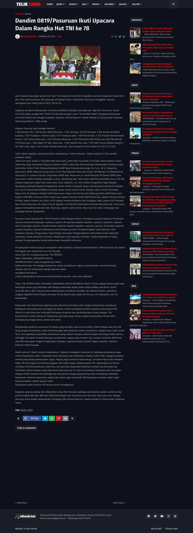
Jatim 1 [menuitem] (60, 4)
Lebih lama (118, 503)
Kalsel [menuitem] (123, 4)
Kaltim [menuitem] (136, 4)
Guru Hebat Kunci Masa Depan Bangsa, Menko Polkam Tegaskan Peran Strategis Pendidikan (159, 132)
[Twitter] (120, 36)
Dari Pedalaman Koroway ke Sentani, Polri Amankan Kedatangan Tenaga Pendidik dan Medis (158, 164)
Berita (28, 14)
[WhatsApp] (124, 36)
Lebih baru (22, 503)
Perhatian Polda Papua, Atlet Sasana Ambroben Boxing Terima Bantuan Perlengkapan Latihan (157, 181)
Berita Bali (156, 528)
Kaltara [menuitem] (109, 4)
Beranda (19, 14)
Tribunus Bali (171, 528)
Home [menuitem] (50, 4)
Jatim (30, 410)
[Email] (65, 418)
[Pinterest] (59, 418)
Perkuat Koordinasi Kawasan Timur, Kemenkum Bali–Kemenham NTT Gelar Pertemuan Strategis (158, 314)
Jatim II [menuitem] (73, 4)
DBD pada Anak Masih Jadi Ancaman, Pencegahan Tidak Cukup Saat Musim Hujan (158, 48)
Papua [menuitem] (95, 4)
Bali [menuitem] (84, 4)
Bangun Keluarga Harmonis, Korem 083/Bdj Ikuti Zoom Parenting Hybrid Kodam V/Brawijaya (157, 96)
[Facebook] (115, 36)
